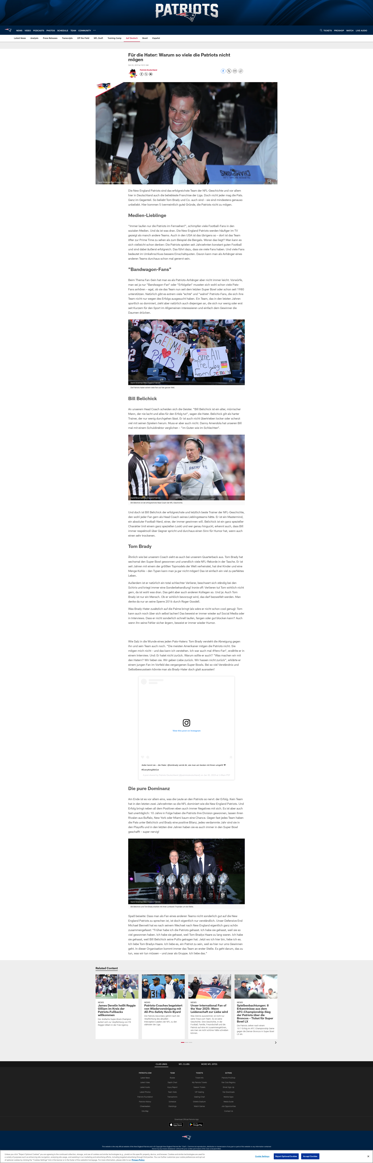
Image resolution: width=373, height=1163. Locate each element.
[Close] (368, 1156)
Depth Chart (172, 1082)
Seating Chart (199, 1097)
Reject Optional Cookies (286, 1156)
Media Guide (228, 1102)
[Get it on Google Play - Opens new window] (196, 1126)
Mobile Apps (228, 1097)
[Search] (321, 30)
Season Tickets (199, 1087)
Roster (172, 1078)
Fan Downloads (229, 1092)
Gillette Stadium (199, 1102)
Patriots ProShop (228, 1078)
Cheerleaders (145, 1106)
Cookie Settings (262, 1156)
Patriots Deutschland (148, 70)
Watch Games (199, 1106)
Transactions (172, 1097)
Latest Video (145, 1082)
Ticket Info (199, 1078)
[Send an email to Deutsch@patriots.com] (150, 74)
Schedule (172, 1102)
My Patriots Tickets (199, 1082)
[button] (183, 1042)
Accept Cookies (310, 1156)
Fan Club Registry (228, 1082)
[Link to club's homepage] (8, 30)
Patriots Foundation (145, 1097)
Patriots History (145, 1102)
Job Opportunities (228, 1106)
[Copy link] (240, 71)
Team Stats (172, 1092)
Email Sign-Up (228, 1087)
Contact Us (228, 1111)
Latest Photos (145, 1092)
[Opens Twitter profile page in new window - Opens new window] (146, 74)
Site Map (145, 1111)
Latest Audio (145, 1087)
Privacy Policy (138, 1160)
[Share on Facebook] (223, 72)
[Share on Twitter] (229, 72)
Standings (172, 1106)
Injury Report (172, 1087)
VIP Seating (199, 1092)
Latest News (145, 1078)
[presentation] (276, 1042)
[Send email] (235, 72)
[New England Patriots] (186, 1138)
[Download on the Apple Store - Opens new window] (176, 1124)
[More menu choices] (94, 30)
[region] (186, 1156)
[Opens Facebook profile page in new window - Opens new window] (141, 74)
